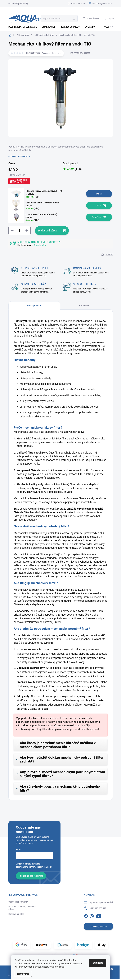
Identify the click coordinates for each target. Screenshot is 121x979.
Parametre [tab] (84, 305)
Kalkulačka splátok (22, 181)
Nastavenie (23, 973)
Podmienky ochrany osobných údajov (22, 908)
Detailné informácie (18, 156)
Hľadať (74, 18)
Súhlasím (98, 962)
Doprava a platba (16, 914)
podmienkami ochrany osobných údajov (34, 867)
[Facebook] (86, 915)
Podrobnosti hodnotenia (52, 53)
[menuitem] (23, 26)
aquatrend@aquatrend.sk (101, 902)
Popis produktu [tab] (34, 305)
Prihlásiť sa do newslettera (31, 876)
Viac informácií (57, 966)
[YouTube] (98, 915)
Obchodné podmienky (18, 3)
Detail (99, 194)
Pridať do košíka (47, 230)
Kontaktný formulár (98, 926)
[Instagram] (92, 915)
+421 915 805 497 (98, 908)
